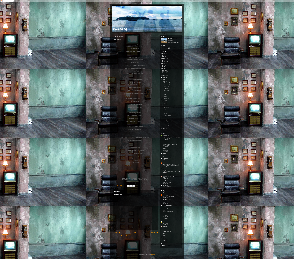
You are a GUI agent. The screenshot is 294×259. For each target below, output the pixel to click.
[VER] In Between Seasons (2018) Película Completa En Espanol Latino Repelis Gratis (170, 144)
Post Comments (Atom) (124, 235)
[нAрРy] (164, 71)
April (165, 120)
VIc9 (164, 210)
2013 (164, 77)
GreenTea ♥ (165, 218)
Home (135, 233)
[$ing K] (164, 53)
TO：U (165, 96)
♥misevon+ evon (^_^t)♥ (168, 176)
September (166, 88)
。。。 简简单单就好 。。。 (169, 205)
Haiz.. (165, 105)
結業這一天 (166, 98)
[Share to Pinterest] (134, 186)
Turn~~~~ (166, 94)
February (166, 123)
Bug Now (166, 102)
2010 (164, 128)
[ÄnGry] (164, 55)
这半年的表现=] (166, 223)
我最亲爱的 (166, 107)
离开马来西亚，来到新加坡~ (168, 196)
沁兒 (164, 235)
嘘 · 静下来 (165, 185)
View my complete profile (173, 42)
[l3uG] (163, 65)
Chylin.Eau (165, 229)
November (166, 84)
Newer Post (116, 233)
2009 (164, 130)
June (165, 118)
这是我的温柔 (165, 150)
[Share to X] (131, 186)
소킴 (164, 233)
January (166, 125)
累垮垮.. (165, 103)
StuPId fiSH (165, 158)
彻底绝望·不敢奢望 (166, 191)
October (166, 86)
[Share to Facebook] (132, 186)
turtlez (164, 153)
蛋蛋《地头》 (166, 148)
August (165, 90)
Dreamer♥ (165, 141)
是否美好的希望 (167, 115)
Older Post (154, 233)
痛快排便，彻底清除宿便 (168, 211)
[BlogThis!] (129, 186)
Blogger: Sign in (167, 231)
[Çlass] (164, 58)
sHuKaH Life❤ (166, 238)
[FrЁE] (163, 63)
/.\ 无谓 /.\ (164, 206)
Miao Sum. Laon (167, 199)
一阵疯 (165, 109)
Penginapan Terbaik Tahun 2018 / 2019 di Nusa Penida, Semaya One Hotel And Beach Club (171, 165)
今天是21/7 (166, 100)
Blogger (153, 254)
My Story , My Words (168, 195)
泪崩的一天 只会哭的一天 (168, 182)
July (165, 92)
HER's (164, 170)
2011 (164, 81)
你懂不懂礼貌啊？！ (167, 186)
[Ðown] (117, 188)
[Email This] (128, 186)
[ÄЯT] (163, 56)
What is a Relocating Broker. (168, 154)
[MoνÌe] (164, 68)
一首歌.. (165, 113)
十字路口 (165, 215)
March (165, 121)
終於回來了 (165, 159)
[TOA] (163, 70)
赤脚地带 (165, 226)
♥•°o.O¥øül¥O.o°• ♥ (167, 180)
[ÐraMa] (164, 61)
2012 (164, 79)
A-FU (164, 240)
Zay (163, 190)
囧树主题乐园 (166, 135)
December (166, 82)
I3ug (171, 38)
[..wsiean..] (165, 163)
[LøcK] (163, 66)
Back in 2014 (165, 177)
